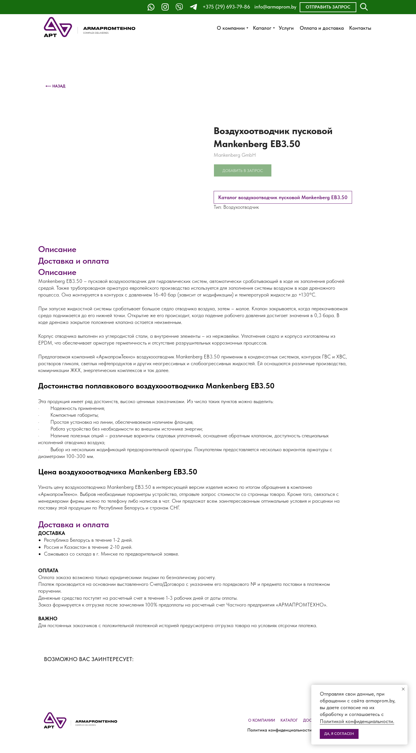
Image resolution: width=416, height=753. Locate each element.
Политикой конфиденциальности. (357, 721)
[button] (328, 7)
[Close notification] (403, 689)
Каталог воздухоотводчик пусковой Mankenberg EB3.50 (283, 197)
